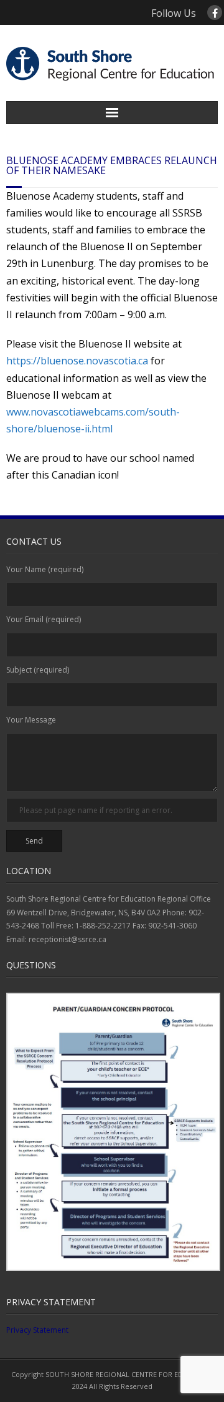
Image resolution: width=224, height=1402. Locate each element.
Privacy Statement (37, 1330)
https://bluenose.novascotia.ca (77, 361)
